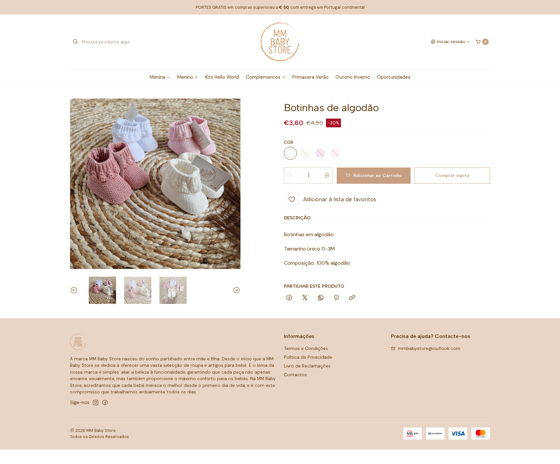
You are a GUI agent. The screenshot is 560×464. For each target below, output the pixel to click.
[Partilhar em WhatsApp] (320, 298)
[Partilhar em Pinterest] (336, 298)
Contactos (295, 374)
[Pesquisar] (75, 41)
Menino (185, 77)
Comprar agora (452, 176)
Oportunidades (393, 77)
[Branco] (290, 153)
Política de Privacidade (308, 357)
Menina (157, 77)
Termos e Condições (306, 348)
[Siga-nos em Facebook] (105, 402)
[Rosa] (335, 153)
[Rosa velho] (320, 153)
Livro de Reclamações (307, 366)
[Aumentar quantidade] (326, 175)
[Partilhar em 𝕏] (304, 298)
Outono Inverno (352, 77)
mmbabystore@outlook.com (429, 348)
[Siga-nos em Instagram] (95, 402)
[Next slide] (235, 290)
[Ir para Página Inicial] (280, 41)
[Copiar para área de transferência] (352, 298)
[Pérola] (305, 153)
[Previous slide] (75, 290)
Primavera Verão (310, 77)
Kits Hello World (222, 77)
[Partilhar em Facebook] (289, 298)
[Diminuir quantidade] (289, 175)
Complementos (263, 77)
